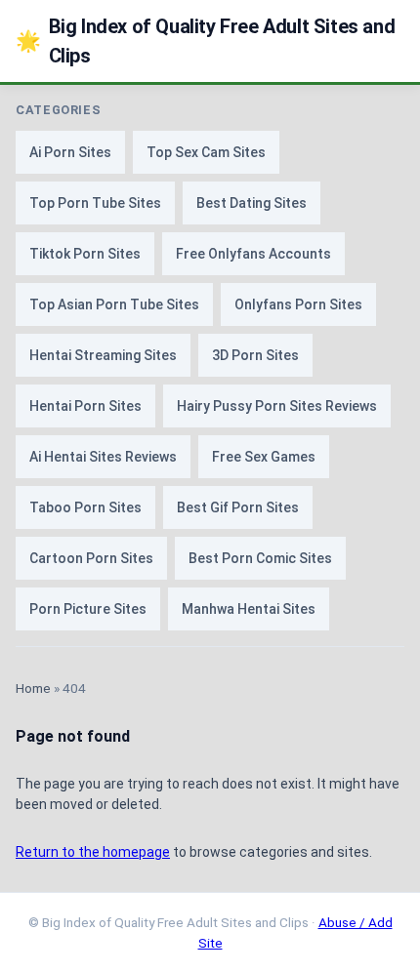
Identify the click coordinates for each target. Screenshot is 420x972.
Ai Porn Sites (70, 152)
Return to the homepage (93, 852)
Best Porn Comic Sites (260, 558)
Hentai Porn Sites (85, 406)
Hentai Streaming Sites (103, 355)
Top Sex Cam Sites (206, 152)
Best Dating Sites (251, 203)
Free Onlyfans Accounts (253, 254)
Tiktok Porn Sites (85, 254)
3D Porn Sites (255, 355)
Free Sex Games (263, 457)
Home (33, 688)
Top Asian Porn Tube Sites (114, 304)
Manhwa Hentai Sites (248, 609)
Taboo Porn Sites (85, 507)
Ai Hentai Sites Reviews (103, 457)
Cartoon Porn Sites (91, 558)
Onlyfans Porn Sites (298, 304)
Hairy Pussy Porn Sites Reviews (277, 406)
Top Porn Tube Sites (95, 203)
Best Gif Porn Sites (238, 507)
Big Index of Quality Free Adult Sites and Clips (205, 41)
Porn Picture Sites (88, 609)
